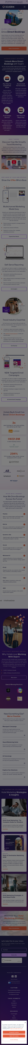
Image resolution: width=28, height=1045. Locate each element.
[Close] (25, 1022)
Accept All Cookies (14, 1032)
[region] (14, 1032)
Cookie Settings (14, 1039)
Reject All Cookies (14, 1036)
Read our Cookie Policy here (16, 1028)
